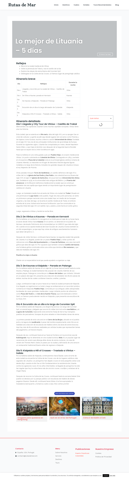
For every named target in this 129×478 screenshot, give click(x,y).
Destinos (66, 5)
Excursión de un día (29, 107)
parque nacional (33, 198)
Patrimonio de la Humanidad (41, 224)
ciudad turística (52, 338)
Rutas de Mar (22, 5)
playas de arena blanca (38, 71)
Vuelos (76, 5)
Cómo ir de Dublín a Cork (94, 418)
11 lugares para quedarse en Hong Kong (30, 419)
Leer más (112, 475)
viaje (63, 219)
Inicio (56, 5)
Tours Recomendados (102, 5)
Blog (117, 5)
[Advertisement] (100, 87)
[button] (111, 118)
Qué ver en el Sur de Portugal (63, 418)
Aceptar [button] (106, 475)
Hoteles (86, 5)
